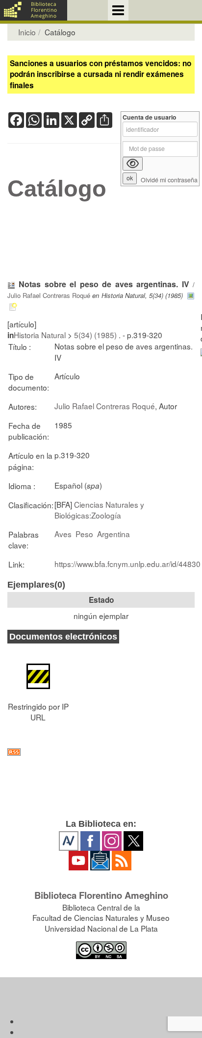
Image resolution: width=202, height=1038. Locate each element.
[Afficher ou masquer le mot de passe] (133, 164)
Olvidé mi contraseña (169, 180)
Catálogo (56, 188)
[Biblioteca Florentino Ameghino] (33, 10)
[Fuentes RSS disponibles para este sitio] (101, 752)
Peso (84, 533)
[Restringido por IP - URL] (38, 671)
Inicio (27, 31)
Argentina (113, 533)
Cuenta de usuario (150, 117)
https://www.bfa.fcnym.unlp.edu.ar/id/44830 (127, 563)
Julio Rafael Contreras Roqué (48, 295)
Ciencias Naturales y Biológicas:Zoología (99, 509)
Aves (63, 533)
